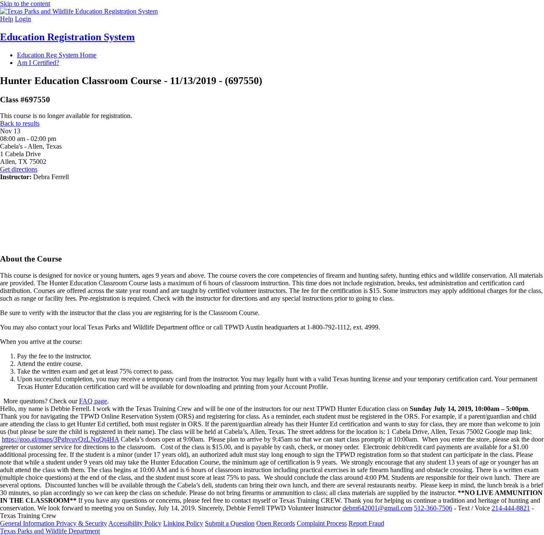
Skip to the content (25, 3)
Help (6, 19)
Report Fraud (366, 523)
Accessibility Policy (135, 523)
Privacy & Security (81, 523)
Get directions (18, 169)
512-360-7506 (433, 508)
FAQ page (93, 401)
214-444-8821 (511, 508)
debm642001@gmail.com (377, 508)
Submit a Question (230, 523)
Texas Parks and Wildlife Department (50, 531)
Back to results (20, 123)
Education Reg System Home (56, 55)
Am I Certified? (38, 62)
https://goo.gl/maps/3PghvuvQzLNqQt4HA (60, 439)
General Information (28, 523)
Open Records (275, 523)
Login (23, 19)
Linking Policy (183, 523)
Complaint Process (322, 523)
